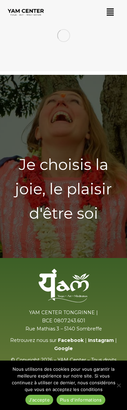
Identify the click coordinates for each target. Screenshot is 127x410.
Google (63, 348)
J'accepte (39, 400)
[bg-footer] (63, 35)
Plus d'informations (81, 400)
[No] (118, 385)
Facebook (71, 340)
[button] (110, 12)
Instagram (101, 340)
